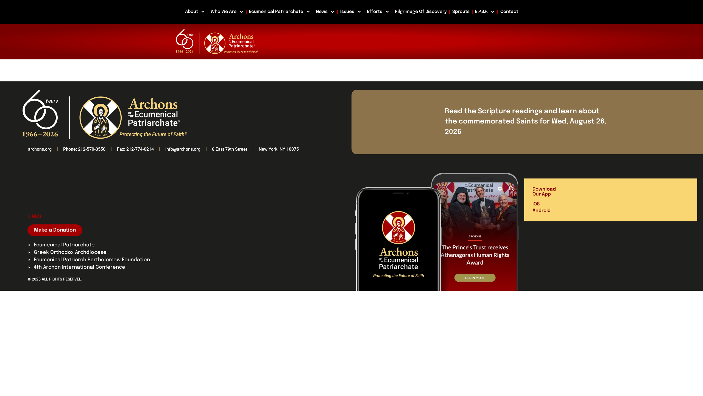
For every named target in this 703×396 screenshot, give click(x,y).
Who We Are (223, 11)
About (191, 11)
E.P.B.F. (481, 11)
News (322, 11)
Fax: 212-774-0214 (135, 149)
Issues (347, 11)
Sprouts (461, 11)
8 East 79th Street (229, 149)
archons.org (40, 149)
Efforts (374, 11)
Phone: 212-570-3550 (84, 149)
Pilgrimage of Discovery (421, 11)
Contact (509, 11)
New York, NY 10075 (279, 149)
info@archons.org (182, 149)
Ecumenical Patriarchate (276, 11)
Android (541, 210)
